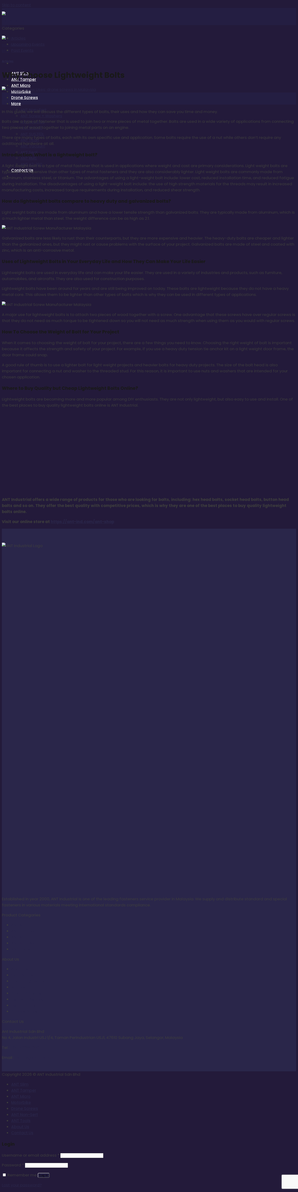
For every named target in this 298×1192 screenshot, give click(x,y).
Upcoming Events (28, 44)
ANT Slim (19, 925)
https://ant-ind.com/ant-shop (82, 521)
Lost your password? (22, 1185)
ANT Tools (20, 949)
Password (13, 1165)
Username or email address (30, 1155)
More (16, 103)
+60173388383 (24, 1047)
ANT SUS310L (32, 134)
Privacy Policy (24, 1011)
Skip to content (16, 5)
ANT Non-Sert (24, 943)
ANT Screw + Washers (41, 116)
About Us (19, 969)
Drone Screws (24, 97)
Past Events (22, 50)
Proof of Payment (28, 993)
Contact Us (22, 975)
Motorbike (21, 1102)
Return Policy (23, 1005)
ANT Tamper (23, 931)
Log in (44, 1175)
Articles (18, 38)
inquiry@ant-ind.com (35, 1057)
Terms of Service (27, 999)
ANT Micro (20, 85)
